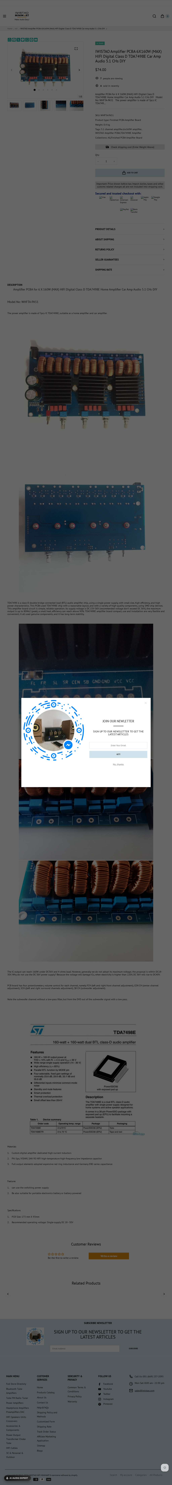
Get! (118, 754)
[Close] (146, 703)
